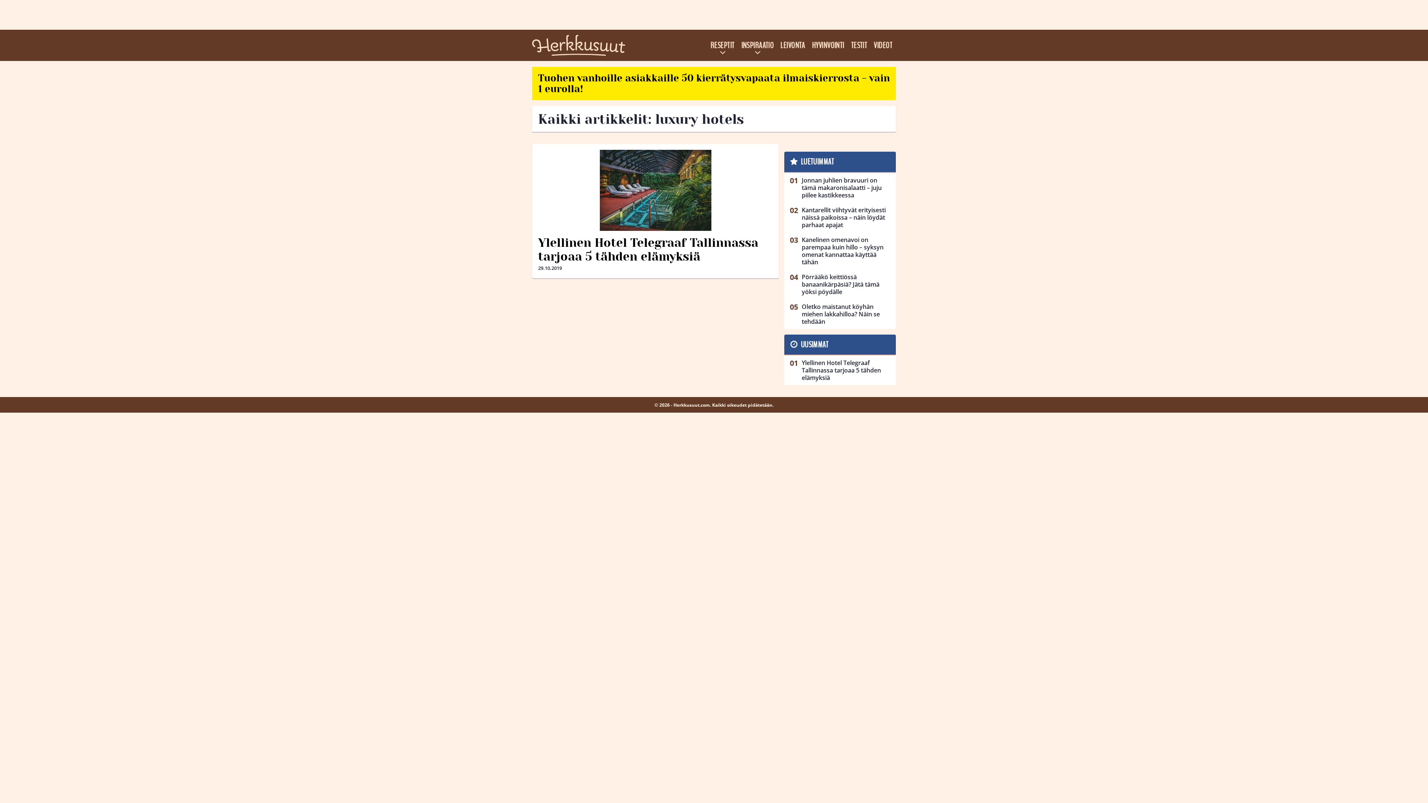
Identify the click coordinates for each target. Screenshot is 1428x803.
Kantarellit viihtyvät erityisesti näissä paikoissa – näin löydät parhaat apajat (844, 217)
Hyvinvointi (828, 45)
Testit (859, 45)
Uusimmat (815, 344)
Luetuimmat (817, 161)
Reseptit (723, 45)
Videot (883, 45)
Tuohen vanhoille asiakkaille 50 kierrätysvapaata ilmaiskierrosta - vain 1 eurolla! (714, 83)
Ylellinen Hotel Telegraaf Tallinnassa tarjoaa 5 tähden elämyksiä (648, 250)
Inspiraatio (758, 45)
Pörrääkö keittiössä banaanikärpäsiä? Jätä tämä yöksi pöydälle (840, 284)
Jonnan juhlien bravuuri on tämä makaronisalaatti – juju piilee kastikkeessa (842, 187)
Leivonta (793, 45)
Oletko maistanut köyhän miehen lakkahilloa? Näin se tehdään (841, 314)
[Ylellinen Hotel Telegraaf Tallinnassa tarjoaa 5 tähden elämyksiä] (655, 190)
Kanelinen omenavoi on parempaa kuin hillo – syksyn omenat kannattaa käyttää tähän (843, 251)
